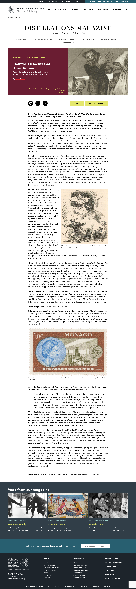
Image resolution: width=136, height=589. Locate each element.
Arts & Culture (21, 39)
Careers (47, 577)
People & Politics (68, 42)
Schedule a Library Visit (114, 563)
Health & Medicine (88, 39)
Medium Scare (56, 524)
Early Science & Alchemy (43, 39)
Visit (49, 9)
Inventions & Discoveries (110, 39)
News (46, 572)
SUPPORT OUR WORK (96, 103)
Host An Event (110, 566)
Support (117, 9)
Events (77, 1)
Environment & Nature (67, 39)
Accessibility (107, 586)
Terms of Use (95, 586)
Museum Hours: (96, 1)
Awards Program (50, 570)
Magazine (53, 1)
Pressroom (48, 575)
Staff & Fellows (49, 565)
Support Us (109, 574)
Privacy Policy (83, 586)
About (41, 1)
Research (88, 9)
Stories (75, 9)
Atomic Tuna (96, 524)
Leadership (48, 563)
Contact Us (109, 570)
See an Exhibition (111, 559)
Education (103, 9)
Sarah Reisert (34, 474)
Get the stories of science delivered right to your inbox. (51, 546)
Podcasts (66, 1)
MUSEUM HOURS (79, 559)
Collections (61, 9)
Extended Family (17, 524)
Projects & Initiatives (51, 568)
